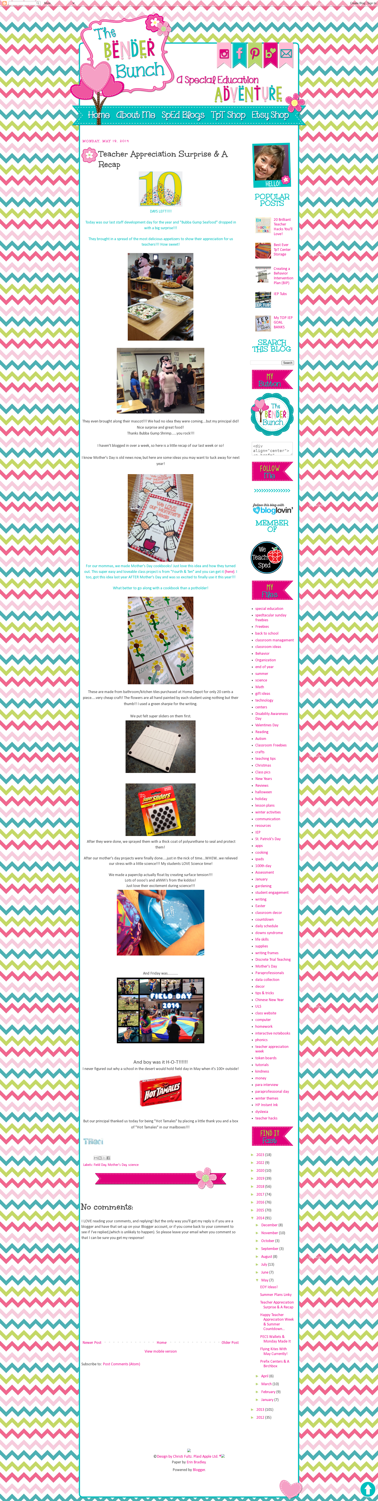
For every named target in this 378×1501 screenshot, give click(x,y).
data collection (267, 980)
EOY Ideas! (269, 1287)
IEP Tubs (280, 294)
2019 (260, 1179)
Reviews (261, 786)
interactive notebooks (272, 1033)
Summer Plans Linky (276, 1295)
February (268, 1392)
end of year (264, 667)
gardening (263, 886)
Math (259, 687)
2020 (260, 1171)
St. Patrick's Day (268, 839)
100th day (263, 866)
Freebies (262, 627)
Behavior (262, 654)
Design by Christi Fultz (174, 1457)
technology (264, 701)
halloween (263, 792)
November (270, 1233)
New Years (263, 779)
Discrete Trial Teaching (273, 960)
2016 (260, 1202)
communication (267, 819)
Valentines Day (266, 725)
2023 (260, 1155)
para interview (266, 1085)
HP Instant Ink (266, 1105)
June (265, 1272)
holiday (261, 799)
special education (269, 609)
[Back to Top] (367, 1490)
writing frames (266, 953)
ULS (258, 1007)
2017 (260, 1195)
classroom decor (268, 913)
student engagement (272, 893)
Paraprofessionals (269, 973)
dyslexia (261, 1112)
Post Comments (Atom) (121, 1364)
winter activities (268, 812)
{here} (229, 572)
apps (259, 846)
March (267, 1384)
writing (260, 899)
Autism (260, 739)
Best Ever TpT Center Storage (282, 250)
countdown (264, 920)
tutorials (262, 1065)
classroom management (274, 640)
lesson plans (265, 806)
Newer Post (91, 1343)
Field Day (100, 1165)
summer (261, 674)
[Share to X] (104, 1158)
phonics (261, 1040)
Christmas (263, 766)
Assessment (264, 873)
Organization (265, 660)
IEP (258, 833)
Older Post (230, 1343)
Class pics (262, 772)
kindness (262, 1072)
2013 (260, 1410)
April (265, 1376)
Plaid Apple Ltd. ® (207, 1457)
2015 (260, 1210)
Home (161, 1343)
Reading (261, 732)
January (261, 879)
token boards (265, 1058)
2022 (260, 1163)
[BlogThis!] (100, 1158)
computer (263, 1020)
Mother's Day (117, 1165)
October (268, 1241)
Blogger (199, 1470)
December (269, 1225)
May (265, 1280)
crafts (259, 752)
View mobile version (161, 1352)
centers (261, 707)
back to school (266, 634)
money (260, 1078)
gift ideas (262, 694)
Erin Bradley (196, 1462)
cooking (261, 853)
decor (260, 987)
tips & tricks (264, 993)
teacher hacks (266, 1118)
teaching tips (265, 759)
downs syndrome (269, 933)
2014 (260, 1218)
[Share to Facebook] (108, 1158)
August (267, 1257)
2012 (260, 1418)
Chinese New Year (269, 1000)
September (270, 1249)
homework (264, 1027)
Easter (260, 906)
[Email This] (96, 1158)
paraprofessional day (272, 1092)
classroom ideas (268, 647)
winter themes (266, 1098)
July (264, 1265)
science (133, 1165)
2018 (260, 1187)
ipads (259, 859)
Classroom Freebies (271, 745)
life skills (262, 940)
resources (263, 826)
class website (265, 1013)
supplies (261, 946)
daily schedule (266, 926)
